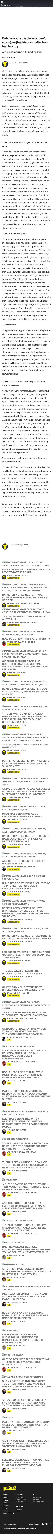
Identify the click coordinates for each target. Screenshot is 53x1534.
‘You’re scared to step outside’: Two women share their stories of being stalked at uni (26, 1187)
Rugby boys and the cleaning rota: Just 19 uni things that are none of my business (25, 1315)
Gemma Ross (13, 725)
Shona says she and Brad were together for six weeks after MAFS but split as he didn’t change (26, 1384)
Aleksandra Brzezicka (18, 622)
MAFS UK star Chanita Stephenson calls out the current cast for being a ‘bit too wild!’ (26, 1425)
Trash (34, 1152)
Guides (25, 62)
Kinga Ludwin (13, 575)
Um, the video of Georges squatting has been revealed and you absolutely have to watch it (26, 1250)
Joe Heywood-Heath (17, 1018)
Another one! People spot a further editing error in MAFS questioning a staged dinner (23, 1206)
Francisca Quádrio (16, 642)
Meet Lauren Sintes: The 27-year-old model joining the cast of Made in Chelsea (25, 1296)
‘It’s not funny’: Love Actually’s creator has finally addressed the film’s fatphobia (24, 1228)
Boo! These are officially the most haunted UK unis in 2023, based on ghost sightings (22, 1075)
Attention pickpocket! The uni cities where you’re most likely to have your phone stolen (26, 1272)
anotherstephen (15, 1037)
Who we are (37, 1497)
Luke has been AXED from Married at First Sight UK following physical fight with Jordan (25, 1462)
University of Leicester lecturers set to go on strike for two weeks (26, 937)
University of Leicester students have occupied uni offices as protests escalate (25, 839)
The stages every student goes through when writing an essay (25, 1014)
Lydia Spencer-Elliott (18, 1062)
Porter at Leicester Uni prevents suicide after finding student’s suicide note (25, 764)
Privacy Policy (21, 1499)
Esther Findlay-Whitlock (19, 603)
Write (33, 7)
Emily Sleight (13, 993)
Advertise (19, 1497)
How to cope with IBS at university (26, 638)
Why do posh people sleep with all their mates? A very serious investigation (26, 1362)
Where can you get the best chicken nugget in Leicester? (23, 988)
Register (19, 1509)
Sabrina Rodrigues (16, 867)
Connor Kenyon (15, 62)
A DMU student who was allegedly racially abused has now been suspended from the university (26, 791)
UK (9, 1040)
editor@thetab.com (34, 1524)
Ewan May (11, 673)
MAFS (23, 1102)
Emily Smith (12, 1081)
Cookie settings (38, 1501)
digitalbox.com (12, 1524)
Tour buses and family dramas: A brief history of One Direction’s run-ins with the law (25, 1146)
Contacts (36, 1499)
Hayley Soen (13, 1102)
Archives (19, 1501)
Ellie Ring (12, 1255)
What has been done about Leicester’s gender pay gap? (22, 815)
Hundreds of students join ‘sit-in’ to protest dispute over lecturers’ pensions (26, 886)
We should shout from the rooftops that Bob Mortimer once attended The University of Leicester (25, 665)
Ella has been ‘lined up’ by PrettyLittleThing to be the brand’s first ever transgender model (25, 1122)
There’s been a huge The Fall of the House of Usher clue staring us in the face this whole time (25, 1165)
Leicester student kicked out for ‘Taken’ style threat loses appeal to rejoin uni (26, 955)
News (25, 575)
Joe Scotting (13, 769)
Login (18, 1511)
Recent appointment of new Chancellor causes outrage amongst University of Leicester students (25, 912)
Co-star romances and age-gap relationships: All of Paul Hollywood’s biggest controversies (24, 1054)
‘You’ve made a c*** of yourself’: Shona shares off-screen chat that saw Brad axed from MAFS (24, 1403)
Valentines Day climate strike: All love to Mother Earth (26, 571)
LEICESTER (13, 578)
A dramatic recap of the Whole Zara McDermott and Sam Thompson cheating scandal (24, 1031)
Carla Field (12, 820)
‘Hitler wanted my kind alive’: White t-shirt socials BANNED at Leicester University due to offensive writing (24, 718)
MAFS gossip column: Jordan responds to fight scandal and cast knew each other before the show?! (26, 1095)
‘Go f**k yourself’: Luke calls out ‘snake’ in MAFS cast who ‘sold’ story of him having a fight (25, 1444)
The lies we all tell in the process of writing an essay (22, 972)
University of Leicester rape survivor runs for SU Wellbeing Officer (24, 598)
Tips (40, 7)
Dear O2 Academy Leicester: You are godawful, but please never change (25, 692)
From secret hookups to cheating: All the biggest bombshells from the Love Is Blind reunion (22, 1338)
